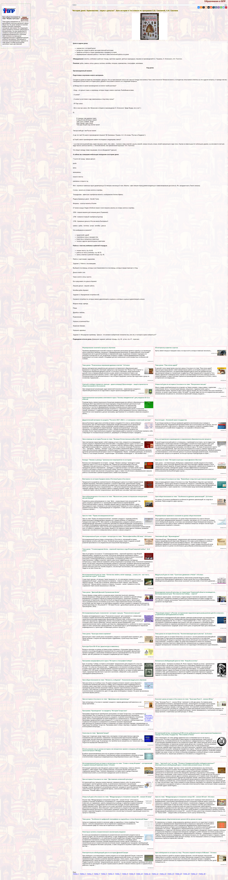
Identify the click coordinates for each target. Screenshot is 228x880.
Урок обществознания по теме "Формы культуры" (15, 30)
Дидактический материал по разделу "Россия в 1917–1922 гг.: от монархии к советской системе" (116, 420)
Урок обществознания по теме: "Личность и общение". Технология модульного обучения (114, 680)
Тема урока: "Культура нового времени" (96, 633)
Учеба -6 (111, 874)
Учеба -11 (147, 874)
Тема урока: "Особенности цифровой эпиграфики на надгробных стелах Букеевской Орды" (115, 819)
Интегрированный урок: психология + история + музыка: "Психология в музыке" (111, 613)
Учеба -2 (83, 874)
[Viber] (218, 7)
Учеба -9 (132, 874)
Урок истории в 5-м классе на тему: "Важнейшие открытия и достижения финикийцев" (186, 479)
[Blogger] (206, 7)
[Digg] (209, 7)
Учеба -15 (178, 874)
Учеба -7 (118, 874)
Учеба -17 (194, 874)
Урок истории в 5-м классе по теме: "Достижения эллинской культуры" (107, 779)
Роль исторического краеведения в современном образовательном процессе (183, 439)
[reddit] (211, 7)
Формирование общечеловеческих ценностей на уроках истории (178, 819)
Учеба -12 (155, 874)
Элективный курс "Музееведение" (167, 536)
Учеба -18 (202, 874)
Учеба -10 (139, 874)
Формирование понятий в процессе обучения (98, 347)
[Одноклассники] (201, 7)
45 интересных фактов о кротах (166, 347)
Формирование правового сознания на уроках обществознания (178, 515)
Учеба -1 (76, 874)
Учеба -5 (104, 874)
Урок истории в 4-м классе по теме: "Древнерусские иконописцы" (105, 699)
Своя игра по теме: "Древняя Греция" (95, 733)
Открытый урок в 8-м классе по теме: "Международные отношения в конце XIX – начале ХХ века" (117, 797)
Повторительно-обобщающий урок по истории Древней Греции (105, 852)
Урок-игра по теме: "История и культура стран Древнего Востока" (178, 460)
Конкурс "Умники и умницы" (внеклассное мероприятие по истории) (106, 460)
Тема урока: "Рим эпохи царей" (166, 365)
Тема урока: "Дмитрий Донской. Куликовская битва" (101, 592)
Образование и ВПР (216, 1)
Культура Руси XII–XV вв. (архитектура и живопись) (100, 646)
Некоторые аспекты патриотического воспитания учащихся (103, 832)
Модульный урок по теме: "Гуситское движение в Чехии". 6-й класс (179, 574)
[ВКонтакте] (199, 7)
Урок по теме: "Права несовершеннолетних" (98, 515)
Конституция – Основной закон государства (171, 420)
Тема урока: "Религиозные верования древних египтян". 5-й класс (106, 365)
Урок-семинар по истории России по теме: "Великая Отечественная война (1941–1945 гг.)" (114, 439)
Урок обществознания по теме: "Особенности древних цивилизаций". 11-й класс (184, 496)
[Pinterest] (226, 7)
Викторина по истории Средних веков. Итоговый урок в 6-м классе (106, 479)
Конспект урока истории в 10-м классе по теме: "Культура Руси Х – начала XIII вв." (184, 699)
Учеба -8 (125, 874)
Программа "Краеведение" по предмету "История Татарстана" (104, 710)
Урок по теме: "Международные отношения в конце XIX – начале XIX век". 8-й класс (184, 797)
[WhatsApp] (221, 7)
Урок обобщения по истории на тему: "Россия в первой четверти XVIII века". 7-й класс (186, 852)
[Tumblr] (216, 7)
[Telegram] (223, 7)
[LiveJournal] (214, 7)
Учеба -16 (186, 874)
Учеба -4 (97, 874)
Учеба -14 (171, 874)
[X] (204, 7)
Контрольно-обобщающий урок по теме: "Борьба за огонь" (176, 661)
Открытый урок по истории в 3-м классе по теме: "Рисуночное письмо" (180, 384)
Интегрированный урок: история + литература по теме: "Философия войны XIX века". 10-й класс (117, 536)
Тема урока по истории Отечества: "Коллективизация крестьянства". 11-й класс (183, 633)
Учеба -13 (163, 874)
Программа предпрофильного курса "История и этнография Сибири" (107, 661)
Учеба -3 (90, 874)
